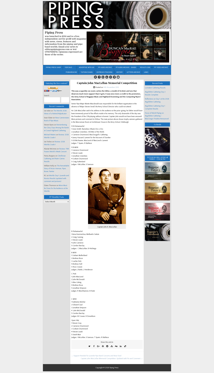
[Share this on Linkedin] (120, 346)
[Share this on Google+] (98, 346)
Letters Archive (133, 72)
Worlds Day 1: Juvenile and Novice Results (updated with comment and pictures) (56, 178)
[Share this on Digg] (116, 346)
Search (46, 96)
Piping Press (54, 32)
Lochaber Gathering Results (155, 88)
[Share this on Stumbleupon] (111, 346)
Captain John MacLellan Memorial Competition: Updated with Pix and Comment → (112, 359)
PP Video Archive (161, 67)
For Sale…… (70, 67)
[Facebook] (99, 77)
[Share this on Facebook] (94, 346)
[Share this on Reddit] (107, 346)
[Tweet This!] (89, 346)
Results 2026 (145, 67)
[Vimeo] (114, 77)
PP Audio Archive (105, 67)
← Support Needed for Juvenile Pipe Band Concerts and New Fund (96, 356)
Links (146, 72)
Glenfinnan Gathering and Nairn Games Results (55, 158)
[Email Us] (118, 77)
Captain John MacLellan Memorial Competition (107, 83)
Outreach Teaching (104, 72)
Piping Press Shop (53, 67)
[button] (128, 47)
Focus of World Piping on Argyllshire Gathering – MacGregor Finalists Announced (157, 116)
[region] (128, 47)
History (119, 72)
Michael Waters (50, 135)
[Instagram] (110, 77)
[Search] (65, 100)
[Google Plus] (103, 77)
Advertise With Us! (86, 67)
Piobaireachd (71, 72)
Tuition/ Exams (87, 72)
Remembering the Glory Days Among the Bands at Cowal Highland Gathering (56, 127)
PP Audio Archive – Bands (126, 67)
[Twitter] (95, 77)
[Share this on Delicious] (125, 346)
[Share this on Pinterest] (103, 346)
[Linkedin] (106, 77)
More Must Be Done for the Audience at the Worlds (56, 188)
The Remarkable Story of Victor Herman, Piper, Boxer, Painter (56, 168)
